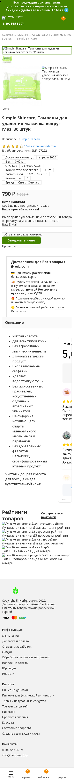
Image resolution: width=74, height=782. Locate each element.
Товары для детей (15, 706)
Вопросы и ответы (15, 663)
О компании (10, 636)
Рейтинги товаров (14, 515)
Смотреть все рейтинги (52, 515)
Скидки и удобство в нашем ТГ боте (34, 10)
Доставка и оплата (15, 641)
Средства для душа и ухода (21, 733)
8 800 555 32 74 (12, 750)
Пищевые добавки (15, 690)
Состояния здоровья (16, 728)
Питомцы (8, 712)
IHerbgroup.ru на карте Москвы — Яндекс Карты (66, 499)
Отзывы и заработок (16, 646)
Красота (8, 722)
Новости (8, 674)
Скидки (7, 652)
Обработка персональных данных (26, 657)
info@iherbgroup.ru (15, 755)
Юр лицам (9, 668)
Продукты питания (15, 717)
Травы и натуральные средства (24, 701)
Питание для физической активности (28, 695)
